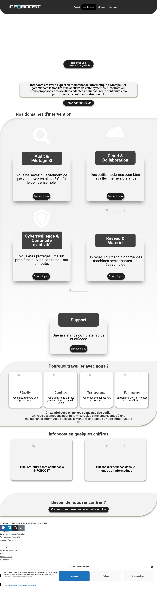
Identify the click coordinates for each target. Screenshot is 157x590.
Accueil (77, 7)
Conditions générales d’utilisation (12, 534)
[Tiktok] (21, 528)
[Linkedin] (9, 528)
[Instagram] (15, 528)
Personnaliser (138, 576)
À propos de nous (6, 560)
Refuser (106, 576)
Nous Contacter (6, 557)
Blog (1, 554)
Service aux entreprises (8, 550)
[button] (152, 567)
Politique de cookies (10, 585)
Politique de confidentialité (27, 585)
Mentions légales (6, 540)
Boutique (113, 7)
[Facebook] (3, 528)
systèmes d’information (109, 88)
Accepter (74, 576)
